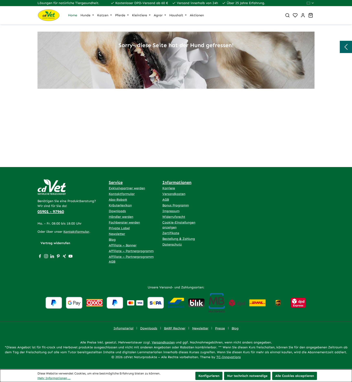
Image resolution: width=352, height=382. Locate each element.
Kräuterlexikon (120, 205)
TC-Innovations (228, 357)
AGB (165, 200)
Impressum (170, 211)
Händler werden (121, 217)
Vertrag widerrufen (55, 243)
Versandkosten (173, 194)
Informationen (176, 182)
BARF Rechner (174, 328)
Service (116, 182)
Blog (112, 239)
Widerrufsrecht (173, 217)
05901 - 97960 (50, 211)
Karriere (168, 188)
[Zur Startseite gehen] (48, 15)
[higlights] (346, 47)
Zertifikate (170, 233)
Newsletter (117, 234)
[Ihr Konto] (303, 15)
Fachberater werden (124, 222)
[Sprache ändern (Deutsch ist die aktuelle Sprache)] (311, 3)
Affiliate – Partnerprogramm (131, 251)
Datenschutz (172, 244)
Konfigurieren (208, 376)
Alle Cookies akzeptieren (294, 376)
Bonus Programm (175, 205)
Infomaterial (123, 328)
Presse (220, 328)
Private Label (119, 228)
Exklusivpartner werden (127, 188)
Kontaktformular (76, 232)
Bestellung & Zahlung (178, 239)
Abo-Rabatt (118, 200)
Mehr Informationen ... (53, 378)
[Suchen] (287, 15)
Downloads (117, 211)
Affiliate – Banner (122, 245)
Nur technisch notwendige (247, 376)
